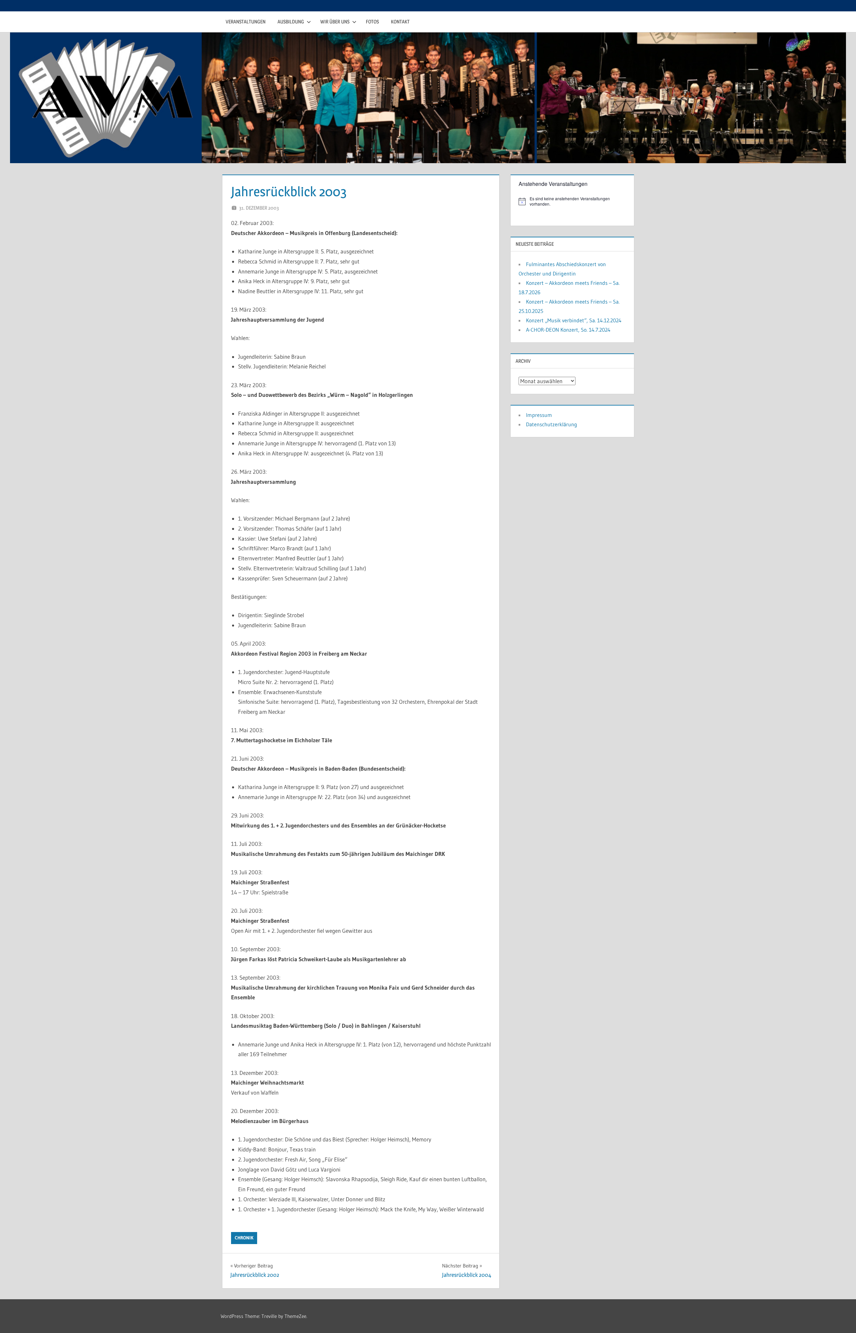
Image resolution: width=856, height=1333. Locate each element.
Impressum (539, 415)
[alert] (572, 201)
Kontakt (400, 21)
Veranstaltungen (245, 21)
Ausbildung (291, 21)
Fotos (372, 21)
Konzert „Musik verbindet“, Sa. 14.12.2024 (574, 320)
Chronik (244, 1238)
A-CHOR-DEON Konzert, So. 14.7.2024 (568, 329)
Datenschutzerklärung (551, 424)
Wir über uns (334, 21)
